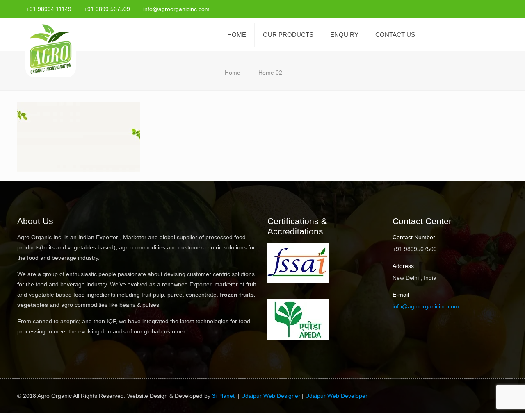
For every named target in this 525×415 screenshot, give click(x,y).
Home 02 (270, 72)
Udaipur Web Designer (270, 395)
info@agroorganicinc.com (176, 9)
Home (232, 72)
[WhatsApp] (459, 8)
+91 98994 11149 (48, 9)
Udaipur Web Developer (336, 395)
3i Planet (224, 395)
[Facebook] (470, 8)
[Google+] (481, 8)
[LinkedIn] (503, 8)
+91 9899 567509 (107, 9)
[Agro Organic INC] (50, 50)
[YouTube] (492, 8)
